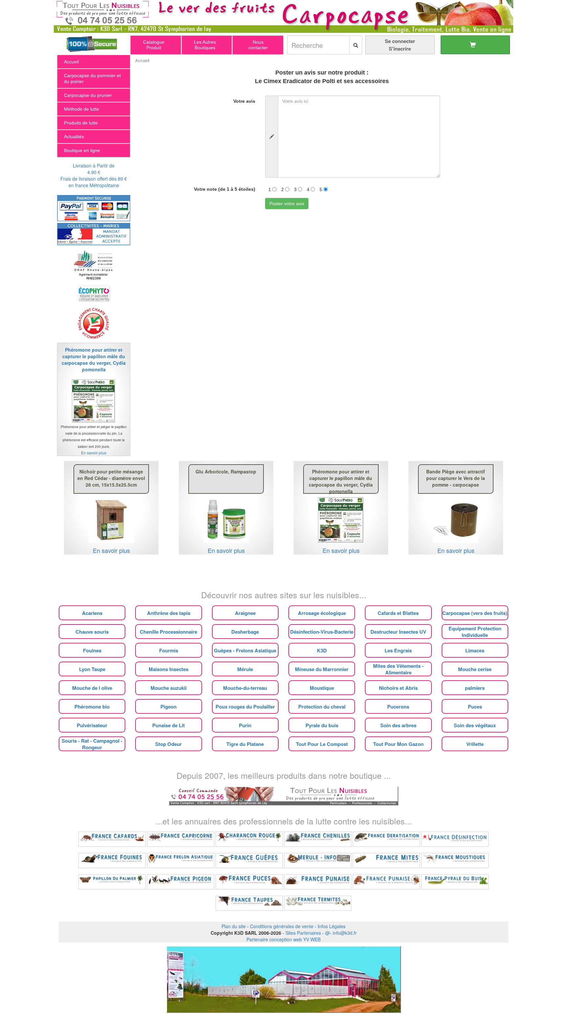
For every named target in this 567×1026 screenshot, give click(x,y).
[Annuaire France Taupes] (249, 903)
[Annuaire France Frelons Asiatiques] (180, 860)
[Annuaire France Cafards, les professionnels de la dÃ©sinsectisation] (112, 839)
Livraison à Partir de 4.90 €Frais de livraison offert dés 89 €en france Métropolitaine (93, 175)
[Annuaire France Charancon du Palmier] (249, 839)
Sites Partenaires (303, 932)
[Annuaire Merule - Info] (317, 860)
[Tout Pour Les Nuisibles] (283, 795)
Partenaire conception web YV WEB (283, 939)
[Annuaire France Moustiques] (455, 860)
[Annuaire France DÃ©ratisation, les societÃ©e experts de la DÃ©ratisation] (386, 839)
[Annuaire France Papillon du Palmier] (112, 881)
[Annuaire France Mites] (386, 860)
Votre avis (244, 101)
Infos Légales (332, 926)
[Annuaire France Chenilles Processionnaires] (317, 839)
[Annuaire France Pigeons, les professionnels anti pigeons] (180, 881)
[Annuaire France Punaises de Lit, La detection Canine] (386, 881)
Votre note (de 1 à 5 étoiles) (224, 189)
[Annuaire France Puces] (249, 881)
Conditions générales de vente (281, 926)
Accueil (142, 60)
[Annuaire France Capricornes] (180, 839)
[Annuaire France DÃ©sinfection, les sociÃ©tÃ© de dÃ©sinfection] (455, 839)
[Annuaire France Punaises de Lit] (317, 881)
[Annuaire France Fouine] (112, 860)
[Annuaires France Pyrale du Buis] (455, 881)
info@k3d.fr (345, 932)
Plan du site (233, 926)
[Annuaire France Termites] (317, 903)
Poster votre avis (286, 203)
